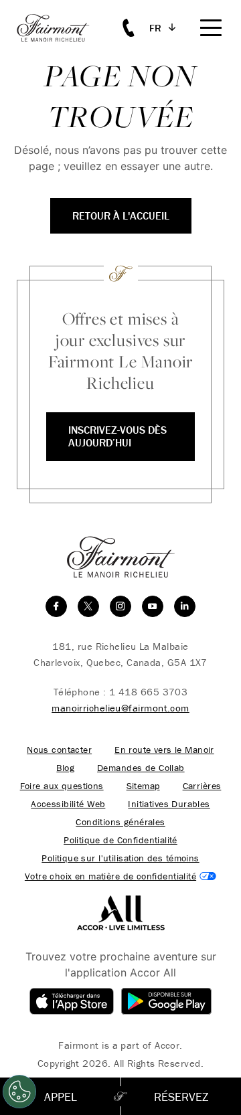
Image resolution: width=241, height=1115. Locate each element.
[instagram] (120, 606)
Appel (60, 1096)
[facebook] (56, 606)
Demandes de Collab (141, 768)
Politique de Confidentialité (120, 840)
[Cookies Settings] (19, 1091)
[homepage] (60, 27)
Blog (65, 768)
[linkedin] (184, 606)
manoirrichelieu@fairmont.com (120, 707)
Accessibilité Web (68, 804)
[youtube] (152, 606)
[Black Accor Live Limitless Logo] (121, 911)
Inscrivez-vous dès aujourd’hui (117, 436)
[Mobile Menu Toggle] (211, 27)
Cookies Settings (120, 876)
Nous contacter (59, 750)
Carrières (202, 786)
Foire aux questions (62, 786)
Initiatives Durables (169, 804)
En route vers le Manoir (164, 750)
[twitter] (88, 606)
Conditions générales (120, 822)
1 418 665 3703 (148, 691)
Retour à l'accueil (120, 215)
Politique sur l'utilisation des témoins (120, 858)
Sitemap (143, 786)
